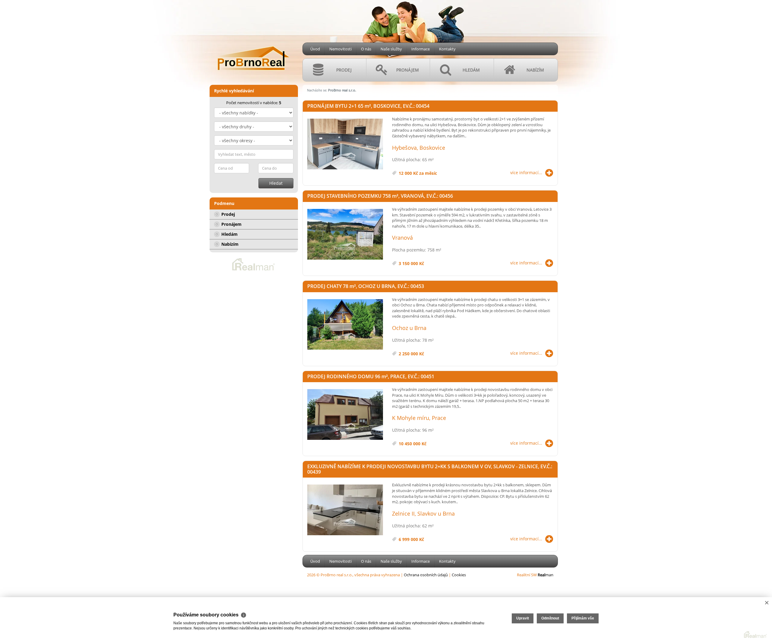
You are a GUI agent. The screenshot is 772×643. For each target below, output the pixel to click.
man (545, 574)
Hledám (229, 234)
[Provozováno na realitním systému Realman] (253, 264)
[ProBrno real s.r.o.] (253, 39)
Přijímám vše (582, 618)
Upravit (522, 618)
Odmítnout (550, 618)
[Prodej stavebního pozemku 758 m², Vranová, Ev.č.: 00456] (345, 234)
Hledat (276, 183)
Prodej (227, 214)
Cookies (459, 574)
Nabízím (229, 244)
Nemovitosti (340, 49)
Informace (420, 49)
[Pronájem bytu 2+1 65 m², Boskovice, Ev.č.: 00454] (345, 144)
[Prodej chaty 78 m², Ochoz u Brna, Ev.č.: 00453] (345, 324)
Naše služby (391, 49)
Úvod (315, 49)
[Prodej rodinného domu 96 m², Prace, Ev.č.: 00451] (345, 414)
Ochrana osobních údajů (426, 574)
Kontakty (447, 49)
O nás (366, 49)
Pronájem (231, 224)
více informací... (526, 172)
